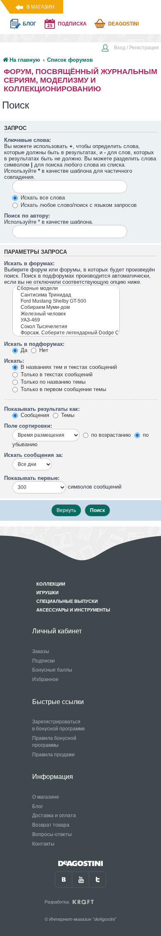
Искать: (14, 361)
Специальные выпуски (67, 601)
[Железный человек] (66, 314)
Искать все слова (42, 198)
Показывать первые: (31, 478)
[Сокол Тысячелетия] (66, 327)
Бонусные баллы (52, 670)
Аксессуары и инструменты (73, 609)
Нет (43, 350)
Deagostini (123, 24)
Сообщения (34, 415)
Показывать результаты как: (42, 409)
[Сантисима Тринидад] (66, 295)
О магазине (45, 797)
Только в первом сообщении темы (62, 389)
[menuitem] (130, 48)
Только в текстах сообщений (55, 374)
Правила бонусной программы (54, 741)
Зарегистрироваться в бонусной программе (58, 725)
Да (23, 350)
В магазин (40, 7)
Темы (66, 415)
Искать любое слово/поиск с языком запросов (78, 205)
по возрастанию (110, 435)
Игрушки (47, 592)
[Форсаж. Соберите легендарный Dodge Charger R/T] (66, 333)
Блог (37, 806)
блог (29, 24)
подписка (72, 24)
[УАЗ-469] (66, 320)
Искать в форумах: (29, 263)
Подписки (43, 661)
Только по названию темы (52, 382)
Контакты (43, 844)
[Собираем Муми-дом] (66, 307)
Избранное (45, 679)
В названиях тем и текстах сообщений (68, 367)
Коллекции (50, 584)
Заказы (40, 651)
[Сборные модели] (66, 288)
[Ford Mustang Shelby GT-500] (66, 301)
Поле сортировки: (28, 426)
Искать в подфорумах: (34, 344)
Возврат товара (50, 825)
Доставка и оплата (54, 815)
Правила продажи (53, 755)
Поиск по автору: (27, 216)
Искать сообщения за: (33, 455)
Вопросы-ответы (52, 834)
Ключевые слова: (27, 140)
